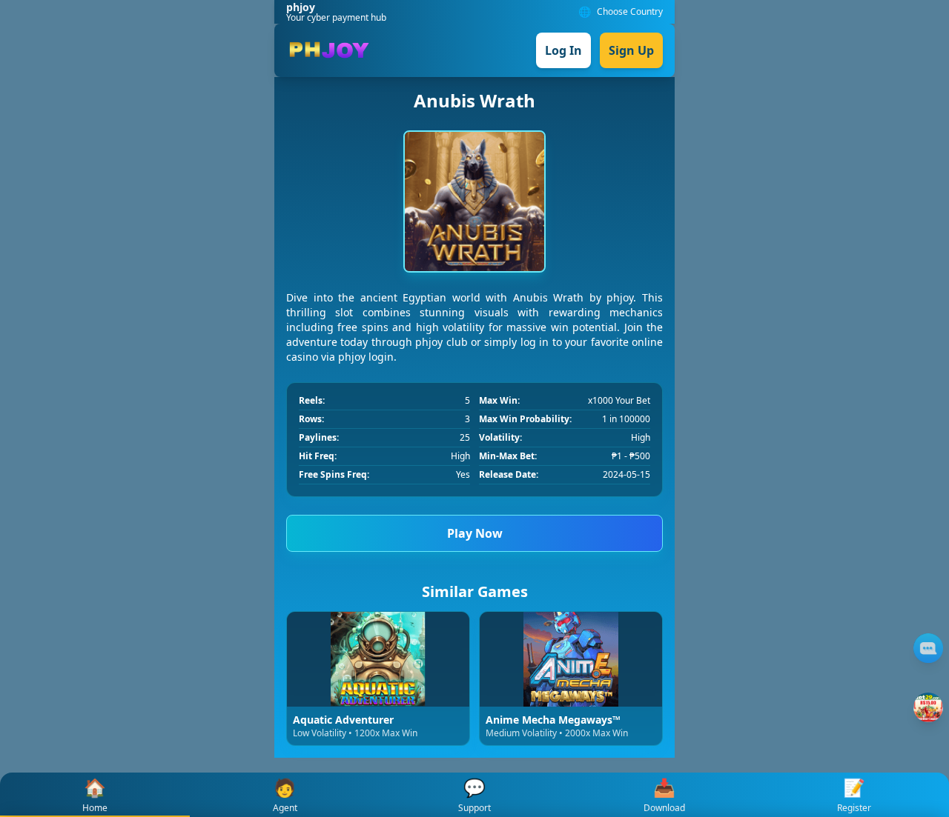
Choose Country (630, 12)
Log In (563, 50)
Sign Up (631, 50)
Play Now (475, 533)
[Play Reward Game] (928, 707)
